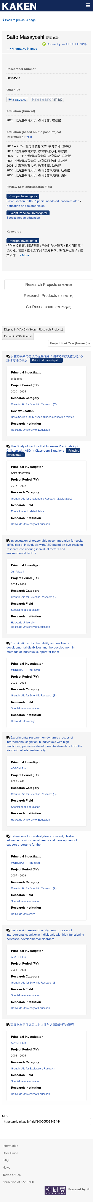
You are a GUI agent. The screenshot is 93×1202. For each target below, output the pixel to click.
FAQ (6, 1160)
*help (83, 43)
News (6, 1167)
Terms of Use (12, 1175)
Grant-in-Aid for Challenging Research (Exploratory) (41, 498)
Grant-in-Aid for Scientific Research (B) (33, 597)
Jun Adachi (17, 571)
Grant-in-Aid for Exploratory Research (33, 1068)
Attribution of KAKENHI (18, 1182)
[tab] (48, 285)
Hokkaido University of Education (30, 429)
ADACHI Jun (18, 768)
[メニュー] (88, 5)
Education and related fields (25, 205)
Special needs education (23, 217)
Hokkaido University (23, 622)
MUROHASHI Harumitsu (25, 670)
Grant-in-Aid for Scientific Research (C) (34, 404)
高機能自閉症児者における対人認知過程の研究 (42, 1024)
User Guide (10, 1153)
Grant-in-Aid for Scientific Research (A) (33, 888)
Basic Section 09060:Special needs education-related (42, 201)
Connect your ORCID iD (63, 44)
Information (10, 1145)
